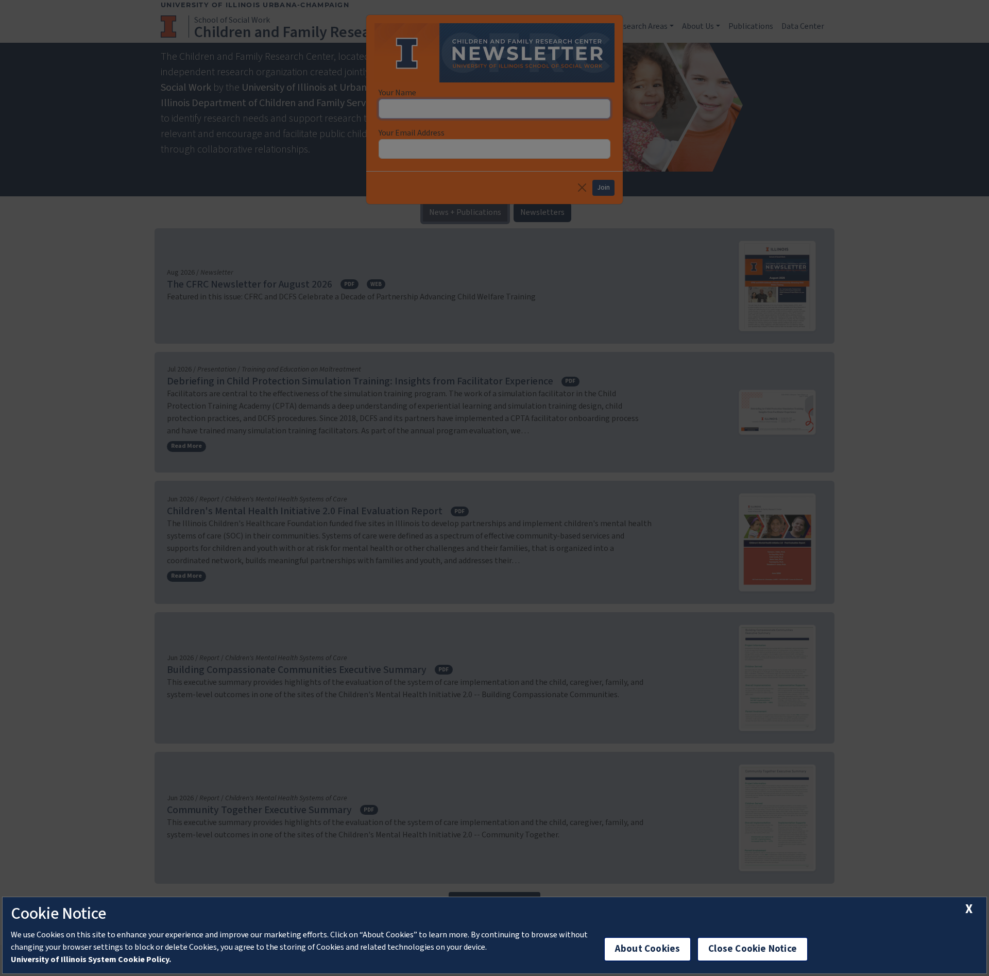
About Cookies (647, 949)
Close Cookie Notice (752, 949)
